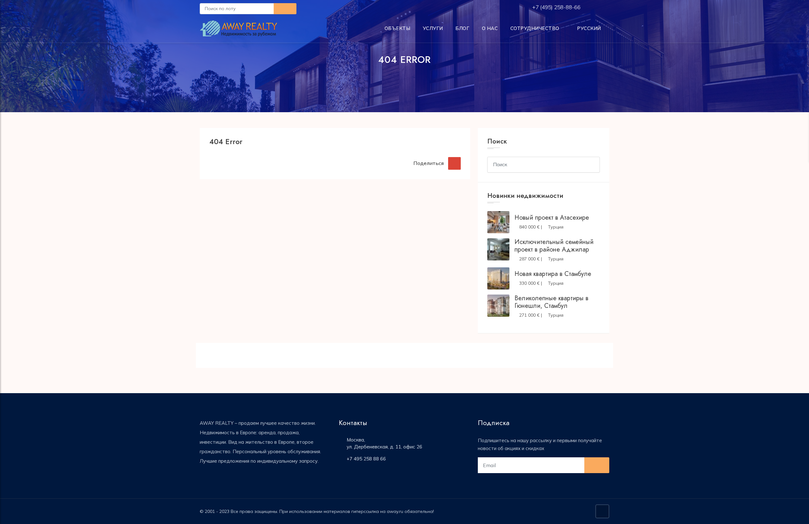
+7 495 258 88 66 (366, 459)
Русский (588, 28)
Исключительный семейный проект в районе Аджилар (553, 245)
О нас (490, 28)
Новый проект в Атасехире (551, 217)
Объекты (398, 28)
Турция (555, 227)
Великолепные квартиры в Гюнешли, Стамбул (551, 302)
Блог (462, 28)
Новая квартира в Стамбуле (552, 273)
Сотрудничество (534, 28)
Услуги (433, 28)
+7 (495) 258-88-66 (557, 7)
